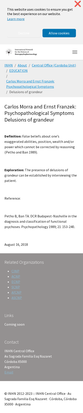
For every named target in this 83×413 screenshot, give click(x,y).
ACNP (16, 276)
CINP (15, 271)
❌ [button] (77, 4)
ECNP (16, 281)
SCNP (16, 287)
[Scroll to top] (73, 403)
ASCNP (17, 297)
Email (8, 372)
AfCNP (16, 292)
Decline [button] (23, 33)
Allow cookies (59, 33)
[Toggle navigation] (75, 52)
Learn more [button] (16, 19)
